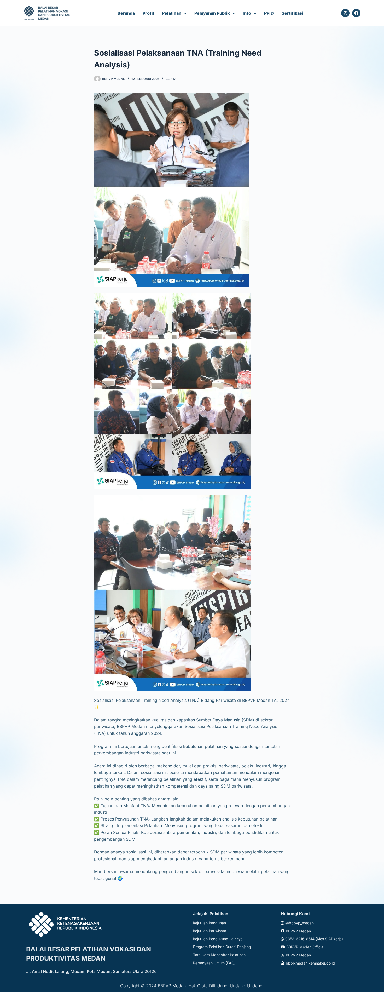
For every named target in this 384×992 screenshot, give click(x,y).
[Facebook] (356, 13)
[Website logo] (48, 13)
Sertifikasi (292, 13)
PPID (269, 13)
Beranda (126, 13)
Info (247, 13)
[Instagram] (345, 13)
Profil (148, 13)
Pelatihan (171, 13)
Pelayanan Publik (212, 13)
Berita (171, 79)
